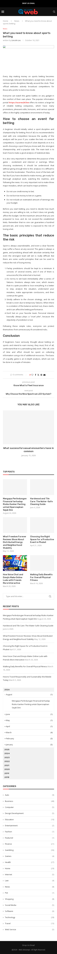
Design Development (29, 813)
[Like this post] (32, 374)
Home (5, 21)
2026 (7, 690)
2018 (6, 777)
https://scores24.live (19, 102)
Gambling (29, 850)
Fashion (29, 831)
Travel (29, 923)
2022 (7, 761)
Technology (29, 917)
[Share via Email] (44, 374)
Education (29, 819)
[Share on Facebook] (35, 374)
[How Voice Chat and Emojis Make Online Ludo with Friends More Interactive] (15, 563)
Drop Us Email (28, 3)
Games (29, 856)
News (16, 21)
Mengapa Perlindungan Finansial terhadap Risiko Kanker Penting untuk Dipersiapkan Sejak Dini (15, 504)
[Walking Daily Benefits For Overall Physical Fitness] (42, 563)
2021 (6, 765)
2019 (6, 773)
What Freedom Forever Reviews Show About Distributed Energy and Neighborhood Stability (14, 542)
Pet (29, 892)
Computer (29, 807)
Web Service (29, 929)
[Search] (54, 12)
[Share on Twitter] (38, 374)
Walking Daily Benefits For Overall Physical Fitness (41, 577)
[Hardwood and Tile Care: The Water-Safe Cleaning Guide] (42, 487)
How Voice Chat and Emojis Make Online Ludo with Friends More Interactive (13, 578)
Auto (29, 795)
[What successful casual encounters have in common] (28, 427)
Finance (29, 844)
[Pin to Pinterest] (41, 374)
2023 (7, 757)
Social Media (29, 905)
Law (29, 880)
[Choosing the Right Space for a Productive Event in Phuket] (42, 525)
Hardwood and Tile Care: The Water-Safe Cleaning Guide (41, 501)
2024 (7, 753)
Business (29, 801)
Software (29, 911)
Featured (29, 838)
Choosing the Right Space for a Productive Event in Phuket (42, 539)
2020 (7, 769)
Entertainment (29, 825)
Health (29, 862)
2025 (6, 749)
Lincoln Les (16, 40)
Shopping (29, 899)
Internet (29, 874)
